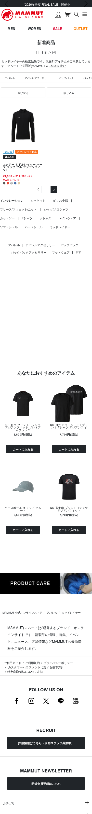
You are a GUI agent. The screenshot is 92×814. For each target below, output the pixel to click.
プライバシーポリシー (58, 663)
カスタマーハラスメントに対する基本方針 (35, 667)
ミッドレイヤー (60, 227)
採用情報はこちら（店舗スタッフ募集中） (46, 743)
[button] (23, 92)
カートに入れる (23, 449)
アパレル (10, 78)
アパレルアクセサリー (37, 78)
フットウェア (61, 252)
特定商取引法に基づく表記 (25, 671)
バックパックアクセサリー (28, 252)
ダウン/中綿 (60, 200)
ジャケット (38, 200)
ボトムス (45, 218)
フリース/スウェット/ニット (18, 209)
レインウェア (67, 218)
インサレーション (12, 200)
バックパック (66, 78)
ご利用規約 (32, 663)
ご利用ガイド (12, 663)
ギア (78, 252)
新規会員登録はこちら (46, 783)
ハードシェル (33, 227)
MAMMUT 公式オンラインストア (22, 612)
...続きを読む (57, 65)
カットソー (7, 218)
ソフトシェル (9, 227)
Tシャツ (27, 218)
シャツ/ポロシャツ (56, 209)
